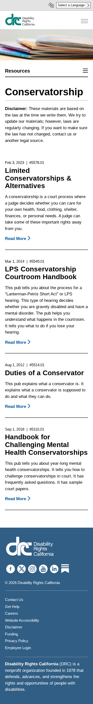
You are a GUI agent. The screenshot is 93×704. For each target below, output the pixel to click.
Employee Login (18, 648)
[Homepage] (20, 24)
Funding (11, 634)
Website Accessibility (22, 620)
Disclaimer (13, 627)
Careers (11, 613)
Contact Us (14, 599)
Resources (17, 71)
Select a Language (71, 5)
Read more (18, 238)
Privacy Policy (16, 641)
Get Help (12, 606)
